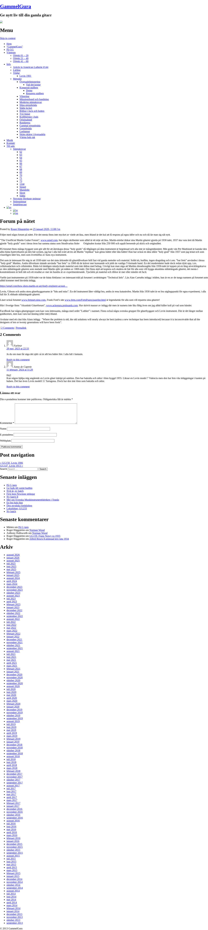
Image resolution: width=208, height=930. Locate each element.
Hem (9, 43)
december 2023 (14, 587)
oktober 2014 (13, 885)
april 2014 (11, 902)
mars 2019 (11, 736)
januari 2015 (12, 876)
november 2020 (14, 677)
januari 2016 (12, 841)
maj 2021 (11, 660)
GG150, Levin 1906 (11, 463)
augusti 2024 (13, 578)
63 (21, 154)
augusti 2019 (13, 721)
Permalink (21, 327)
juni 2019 (11, 727)
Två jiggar (25, 113)
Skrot (22, 192)
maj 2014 (11, 899)
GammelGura (15, 6)
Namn (3, 428)
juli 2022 (11, 622)
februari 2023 (13, 604)
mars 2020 (11, 700)
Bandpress (25, 122)
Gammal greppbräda (30, 125)
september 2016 (14, 817)
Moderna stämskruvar (31, 102)
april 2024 (11, 581)
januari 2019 (12, 741)
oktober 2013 (13, 920)
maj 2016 (11, 829)
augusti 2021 (13, 651)
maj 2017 (11, 794)
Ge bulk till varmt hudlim (19, 488)
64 (21, 157)
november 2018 (14, 747)
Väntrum (11, 52)
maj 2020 (11, 695)
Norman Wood (37, 530)
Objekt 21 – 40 (20, 58)
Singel (23, 187)
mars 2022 (11, 630)
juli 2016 (11, 823)
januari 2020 (12, 706)
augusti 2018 (13, 756)
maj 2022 (11, 627)
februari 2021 (13, 668)
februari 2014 (13, 908)
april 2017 (11, 797)
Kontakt (10, 143)
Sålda (22, 195)
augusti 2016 (13, 820)
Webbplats (5, 440)
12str (22, 184)
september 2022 (14, 616)
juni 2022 (11, 625)
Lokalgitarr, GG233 (16, 508)
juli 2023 (11, 598)
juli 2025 (11, 563)
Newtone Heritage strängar (27, 198)
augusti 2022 (13, 619)
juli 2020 (11, 689)
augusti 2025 (13, 560)
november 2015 (14, 847)
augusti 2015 (13, 855)
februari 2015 (13, 873)
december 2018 (14, 744)
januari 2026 (12, 557)
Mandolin (24, 189)
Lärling (16, 70)
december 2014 (14, 879)
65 (21, 160)
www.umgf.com (49, 240)
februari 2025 (13, 572)
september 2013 (14, 923)
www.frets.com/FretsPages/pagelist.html (85, 300)
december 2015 (14, 844)
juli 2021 (11, 654)
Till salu (10, 146)
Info (8, 64)
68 (21, 169)
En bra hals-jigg (14, 502)
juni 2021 (11, 657)
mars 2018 (11, 768)
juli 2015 (11, 858)
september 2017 (14, 782)
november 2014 (14, 882)
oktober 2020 (13, 680)
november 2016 (14, 812)
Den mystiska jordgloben (19, 505)
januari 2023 (12, 607)
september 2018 (14, 753)
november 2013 (14, 917)
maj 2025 (11, 569)
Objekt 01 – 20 (20, 55)
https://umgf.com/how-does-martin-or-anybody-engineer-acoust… (33, 286)
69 (21, 172)
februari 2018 (13, 771)
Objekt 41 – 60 (20, 61)
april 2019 (11, 733)
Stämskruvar (19, 149)
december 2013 (14, 914)
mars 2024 (11, 584)
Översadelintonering (30, 81)
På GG (10, 49)
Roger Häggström (20, 229)
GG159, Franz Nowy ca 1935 (44, 536)
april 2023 (11, 601)
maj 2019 (11, 730)
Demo (29, 90)
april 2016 (11, 832)
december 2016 (14, 809)
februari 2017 (13, 803)
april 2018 (11, 765)
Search (3, 469)
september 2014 (14, 887)
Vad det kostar (33, 84)
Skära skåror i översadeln (32, 134)
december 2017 (14, 774)
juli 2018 (11, 759)
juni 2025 (11, 566)
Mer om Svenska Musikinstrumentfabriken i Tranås (32, 499)
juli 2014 (11, 893)
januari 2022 (12, 636)
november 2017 (14, 776)
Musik (9, 140)
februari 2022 (13, 633)
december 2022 (14, 610)
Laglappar (25, 131)
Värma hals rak (27, 137)
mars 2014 (11, 905)
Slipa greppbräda (28, 105)
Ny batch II (12, 496)
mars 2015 (11, 870)
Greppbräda (26, 128)
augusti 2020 (13, 686)
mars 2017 (11, 800)
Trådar (16, 73)
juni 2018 (11, 762)
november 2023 (14, 589)
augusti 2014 (13, 890)
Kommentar (7, 423)
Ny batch (11, 511)
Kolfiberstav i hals (29, 116)
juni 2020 (11, 692)
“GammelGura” (14, 46)
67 (21, 166)
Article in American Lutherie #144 (30, 67)
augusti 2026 (13, 554)
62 (21, 151)
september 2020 (14, 683)
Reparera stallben (35, 93)
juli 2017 (11, 788)
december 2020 (14, 674)
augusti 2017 (13, 785)
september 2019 (14, 718)
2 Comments (7, 327)
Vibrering (24, 96)
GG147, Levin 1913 (11, 465)
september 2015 (14, 852)
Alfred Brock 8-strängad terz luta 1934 (49, 538)
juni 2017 (11, 791)
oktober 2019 (13, 715)
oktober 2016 (13, 814)
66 (21, 163)
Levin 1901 (25, 76)
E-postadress (6, 434)
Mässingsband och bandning (34, 99)
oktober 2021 (13, 645)
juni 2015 (11, 861)
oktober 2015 (13, 850)
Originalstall (26, 119)
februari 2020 (13, 703)
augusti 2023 (13, 595)
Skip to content (7, 38)
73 (21, 181)
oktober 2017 (13, 779)
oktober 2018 (13, 750)
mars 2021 (11, 665)
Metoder (17, 78)
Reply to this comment (18, 359)
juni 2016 (11, 826)
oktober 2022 (13, 613)
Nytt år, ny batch (15, 491)
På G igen (11, 485)
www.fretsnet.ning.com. (33, 300)
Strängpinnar (19, 201)
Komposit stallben (29, 87)
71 (21, 178)
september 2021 (14, 648)
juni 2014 (11, 896)
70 (21, 175)
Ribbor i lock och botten (32, 111)
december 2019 (14, 709)
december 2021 (14, 639)
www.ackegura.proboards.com (62, 305)
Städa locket (26, 108)
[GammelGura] (1, 22)
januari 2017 (12, 806)
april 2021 (11, 663)
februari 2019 (13, 738)
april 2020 (11, 698)
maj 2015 (11, 864)
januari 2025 (12, 575)
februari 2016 (13, 838)
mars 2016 (11, 835)
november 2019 (14, 712)
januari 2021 (12, 671)
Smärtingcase (20, 204)
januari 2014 (12, 911)
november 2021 (14, 642)
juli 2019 (11, 724)
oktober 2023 (13, 592)
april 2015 (11, 867)
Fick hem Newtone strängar (20, 494)
